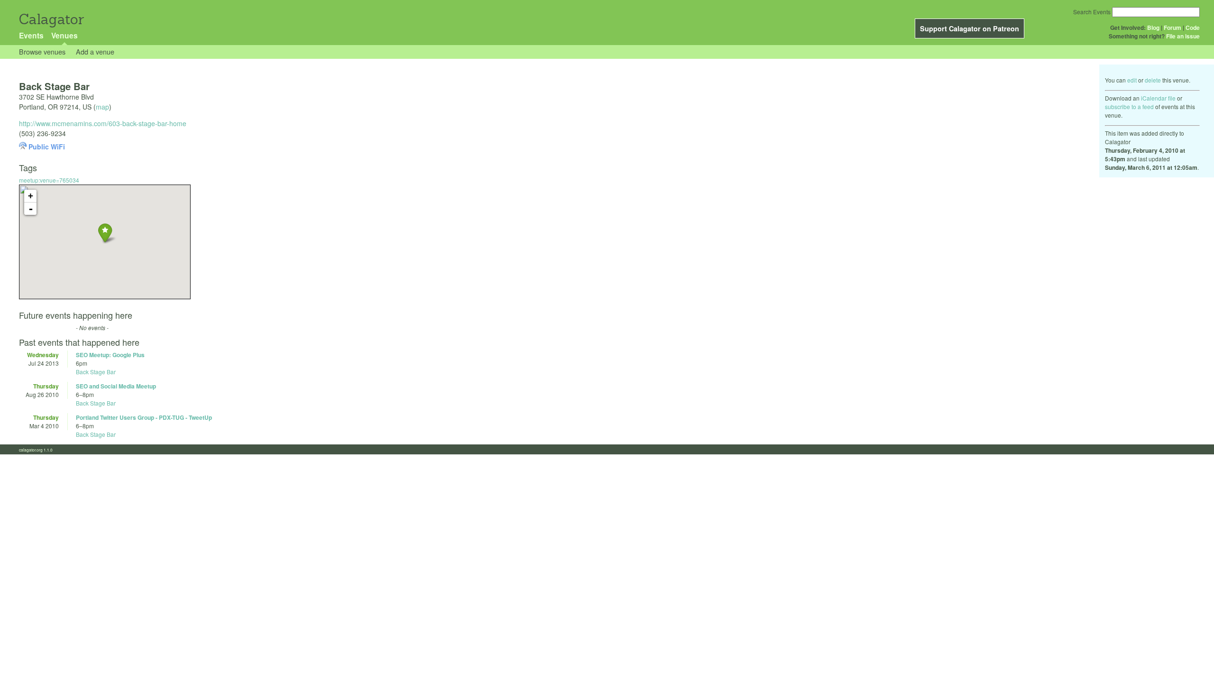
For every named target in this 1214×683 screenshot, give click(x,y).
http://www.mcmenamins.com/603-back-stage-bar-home (102, 123)
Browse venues (42, 51)
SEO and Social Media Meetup (116, 386)
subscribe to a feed (1129, 106)
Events (31, 35)
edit (1132, 80)
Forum (1172, 27)
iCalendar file (1158, 98)
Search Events (1092, 12)
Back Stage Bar (96, 372)
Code (1193, 27)
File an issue (1183, 36)
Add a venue (95, 51)
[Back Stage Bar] (105, 232)
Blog (1153, 27)
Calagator (51, 19)
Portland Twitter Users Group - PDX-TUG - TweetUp (144, 417)
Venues (64, 35)
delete (1153, 80)
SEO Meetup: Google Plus (110, 355)
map (102, 106)
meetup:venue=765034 (49, 180)
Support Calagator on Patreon (969, 28)
